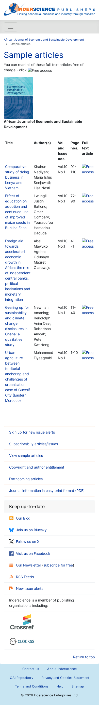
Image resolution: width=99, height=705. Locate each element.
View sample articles (26, 455)
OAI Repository (21, 678)
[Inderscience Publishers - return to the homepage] (49, 8)
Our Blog (23, 518)
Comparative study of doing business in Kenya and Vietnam (17, 177)
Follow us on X (27, 541)
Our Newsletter (29, 565)
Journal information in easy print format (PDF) (47, 490)
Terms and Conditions (31, 686)
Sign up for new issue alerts (32, 432)
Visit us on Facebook (33, 553)
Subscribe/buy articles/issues (33, 444)
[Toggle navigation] (10, 26)
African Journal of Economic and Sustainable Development (44, 39)
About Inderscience (62, 669)
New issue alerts (29, 588)
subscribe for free (58, 565)
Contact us (30, 669)
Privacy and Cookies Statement (65, 678)
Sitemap (78, 686)
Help (60, 686)
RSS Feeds (25, 577)
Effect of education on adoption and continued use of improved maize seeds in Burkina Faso (17, 212)
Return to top (84, 657)
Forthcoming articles (26, 479)
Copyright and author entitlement (36, 467)
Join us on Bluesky (31, 530)
